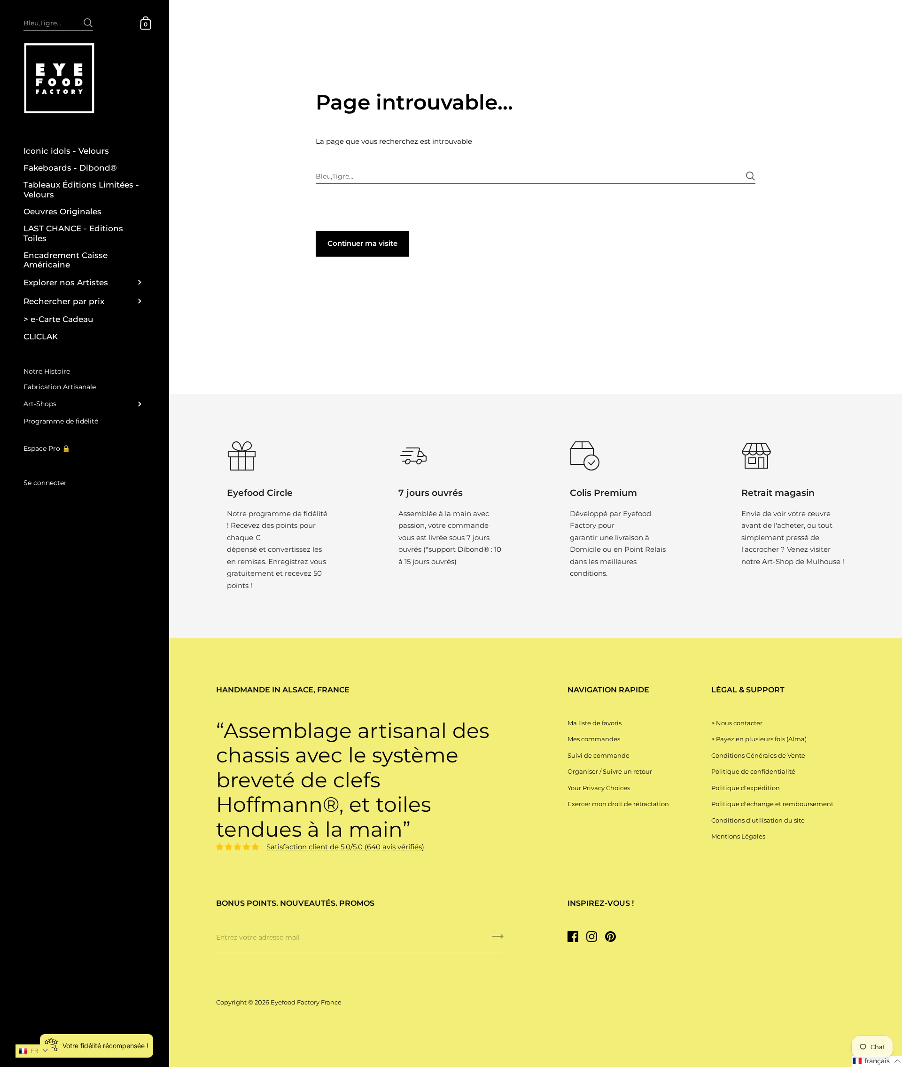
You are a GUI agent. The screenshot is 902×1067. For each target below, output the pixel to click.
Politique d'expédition (745, 788)
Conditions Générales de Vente (758, 755)
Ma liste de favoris (595, 723)
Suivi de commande (599, 755)
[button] (877, 1061)
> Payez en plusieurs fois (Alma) (759, 739)
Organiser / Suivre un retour (610, 771)
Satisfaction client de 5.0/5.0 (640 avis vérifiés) (345, 846)
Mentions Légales (738, 836)
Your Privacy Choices (599, 788)
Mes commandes (594, 739)
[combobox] (58, 22)
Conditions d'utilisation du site (758, 820)
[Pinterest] (610, 936)
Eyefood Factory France (306, 1002)
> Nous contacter (736, 723)
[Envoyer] (88, 18)
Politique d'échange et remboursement (772, 804)
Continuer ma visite (362, 243)
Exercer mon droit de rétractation (618, 804)
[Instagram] (591, 936)
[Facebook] (572, 936)
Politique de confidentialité (753, 771)
